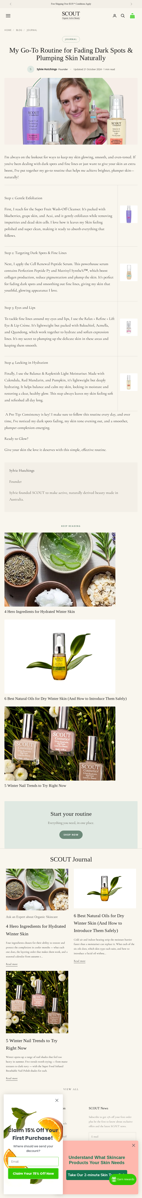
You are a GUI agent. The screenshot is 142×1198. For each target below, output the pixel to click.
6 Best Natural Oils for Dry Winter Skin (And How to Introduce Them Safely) (99, 923)
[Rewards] (122, 1179)
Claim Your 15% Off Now (33, 1173)
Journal (32, 30)
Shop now (71, 834)
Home (7, 30)
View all (71, 1089)
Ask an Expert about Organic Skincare (32, 917)
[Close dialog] (133, 1145)
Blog (19, 30)
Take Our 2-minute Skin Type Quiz (97, 1174)
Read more (12, 964)
